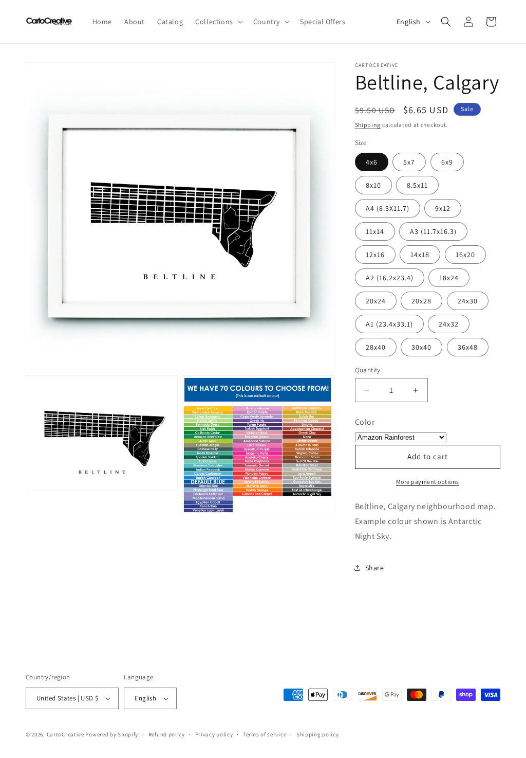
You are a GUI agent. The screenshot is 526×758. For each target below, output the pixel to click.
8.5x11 (417, 185)
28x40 (376, 347)
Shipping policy (317, 734)
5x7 (409, 162)
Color (365, 422)
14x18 (419, 254)
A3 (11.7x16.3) (433, 231)
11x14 (375, 231)
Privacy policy (214, 734)
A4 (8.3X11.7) (387, 208)
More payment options (427, 481)
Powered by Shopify (111, 734)
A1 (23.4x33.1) (389, 324)
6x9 (447, 162)
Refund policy (166, 734)
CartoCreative (65, 734)
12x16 (375, 254)
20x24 (376, 300)
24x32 (449, 324)
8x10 (373, 185)
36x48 (468, 347)
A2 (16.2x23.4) (390, 277)
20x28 (421, 300)
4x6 (372, 162)
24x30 (468, 300)
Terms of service (264, 734)
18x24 (449, 277)
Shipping (368, 125)
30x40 (421, 347)
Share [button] (374, 567)
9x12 (442, 208)
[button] (218, 21)
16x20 (465, 254)
